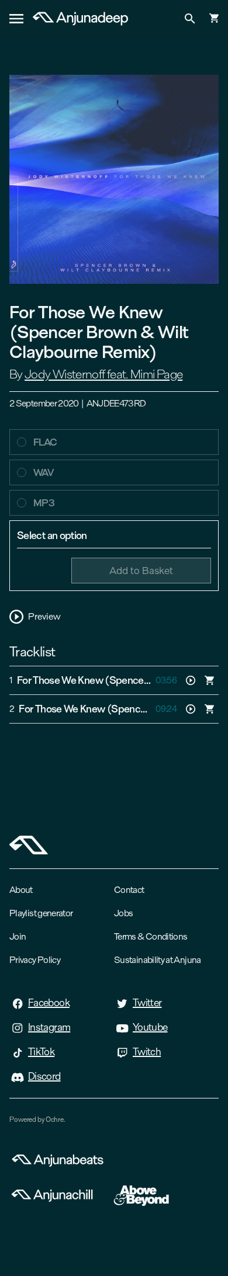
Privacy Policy (34, 959)
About (21, 889)
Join (17, 936)
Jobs (123, 913)
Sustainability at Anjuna (157, 959)
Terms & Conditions (150, 936)
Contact (129, 889)
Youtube (150, 1027)
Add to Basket (141, 570)
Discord (44, 1076)
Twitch (147, 1051)
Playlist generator (40, 913)
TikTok (41, 1051)
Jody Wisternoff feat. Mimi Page (103, 374)
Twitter (147, 1002)
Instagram (49, 1027)
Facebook (49, 1002)
